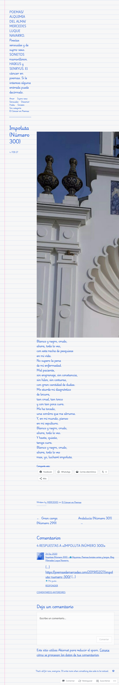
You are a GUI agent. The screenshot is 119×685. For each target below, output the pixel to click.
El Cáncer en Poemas (71, 502)
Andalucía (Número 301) (95, 518)
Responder (51, 585)
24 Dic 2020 (51, 554)
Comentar (104, 639)
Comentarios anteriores (51, 592)
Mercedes (52, 502)
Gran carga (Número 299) (47, 520)
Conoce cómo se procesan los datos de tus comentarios (73, 652)
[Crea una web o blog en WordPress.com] (113, 671)
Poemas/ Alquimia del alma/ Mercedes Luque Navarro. (17, 24)
